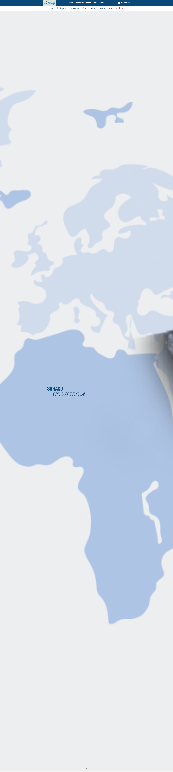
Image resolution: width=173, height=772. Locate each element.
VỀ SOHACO (62, 8)
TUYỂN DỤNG (102, 8)
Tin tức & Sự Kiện (74, 8)
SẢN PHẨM (85, 8)
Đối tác (93, 8)
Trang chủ (52, 8)
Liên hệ (110, 8)
